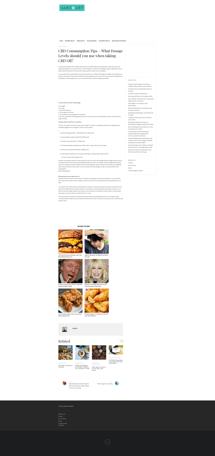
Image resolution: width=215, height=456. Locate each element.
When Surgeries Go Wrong (104, 382)
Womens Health (70, 41)
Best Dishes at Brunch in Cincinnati (65, 366)
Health (119, 357)
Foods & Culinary (62, 46)
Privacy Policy (132, 165)
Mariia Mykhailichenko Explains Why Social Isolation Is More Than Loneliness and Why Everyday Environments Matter (140, 140)
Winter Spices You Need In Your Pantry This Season (99, 368)
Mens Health (81, 41)
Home (61, 41)
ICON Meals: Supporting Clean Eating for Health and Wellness (116, 361)
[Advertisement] (107, 26)
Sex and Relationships (119, 41)
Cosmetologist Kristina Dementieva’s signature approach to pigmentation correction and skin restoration (138, 134)
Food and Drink (92, 41)
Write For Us (131, 160)
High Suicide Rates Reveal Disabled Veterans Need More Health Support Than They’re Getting (79, 385)
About (130, 168)
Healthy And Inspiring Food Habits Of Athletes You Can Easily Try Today (82, 367)
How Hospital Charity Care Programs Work (140, 96)
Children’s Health (104, 41)
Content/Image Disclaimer (135, 170)
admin (74, 328)
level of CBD (69, 198)
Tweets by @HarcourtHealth (65, 406)
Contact (130, 163)
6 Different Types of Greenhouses (137, 93)
